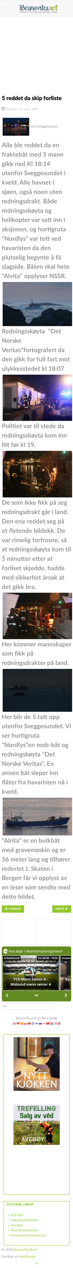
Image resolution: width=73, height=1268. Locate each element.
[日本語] (44, 1023)
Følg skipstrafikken (25, 1220)
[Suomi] (36, 1023)
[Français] (55, 1023)
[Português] (29, 1023)
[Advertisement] (36, 52)
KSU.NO (17, 1215)
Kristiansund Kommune (28, 1235)
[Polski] (25, 1023)
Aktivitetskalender (24, 1230)
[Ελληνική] (32, 1023)
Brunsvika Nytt (25, 1250)
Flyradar (17, 1225)
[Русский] (40, 1023)
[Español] (21, 1023)
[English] (14, 1023)
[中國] (47, 1023)
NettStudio (27, 1256)
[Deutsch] (17, 1023)
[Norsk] (58, 1023)
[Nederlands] (51, 1023)
